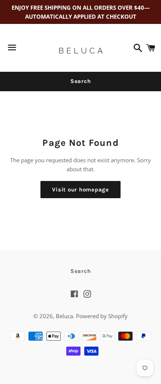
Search (80, 81)
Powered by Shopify (102, 316)
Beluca (64, 316)
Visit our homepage (80, 189)
